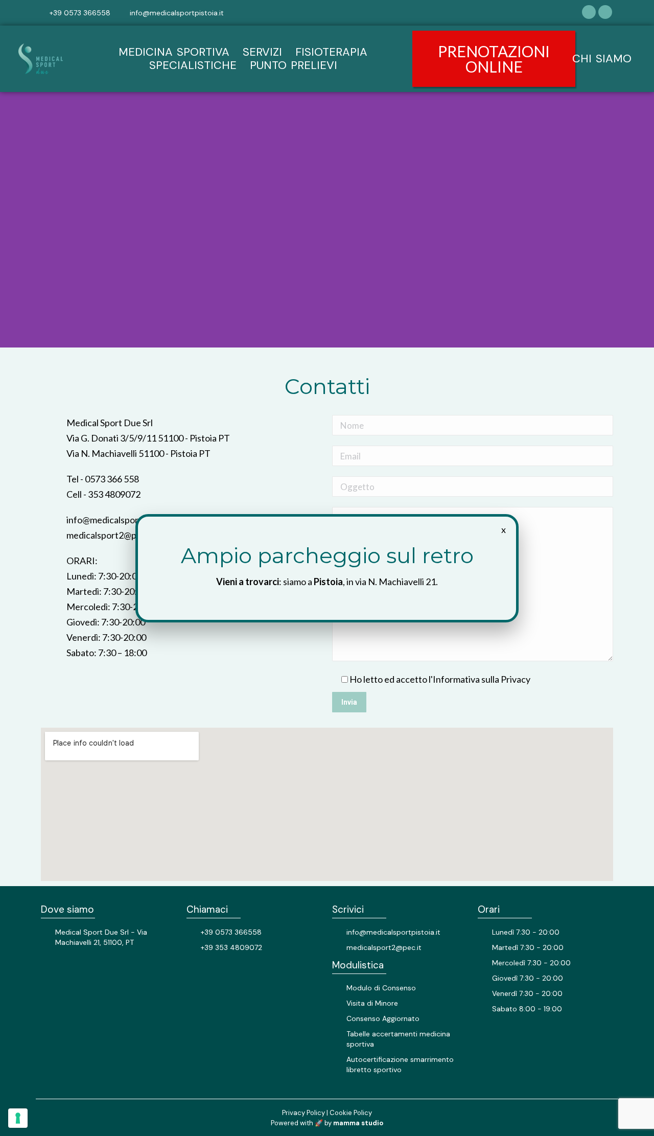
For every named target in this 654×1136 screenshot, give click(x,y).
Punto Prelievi (293, 65)
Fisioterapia (331, 52)
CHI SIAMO (602, 58)
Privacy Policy (303, 1112)
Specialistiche (193, 65)
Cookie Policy (351, 1112)
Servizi (262, 52)
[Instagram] (605, 12)
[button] (493, 59)
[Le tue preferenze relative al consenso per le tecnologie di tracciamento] (18, 1118)
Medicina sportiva (174, 52)
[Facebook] (589, 12)
